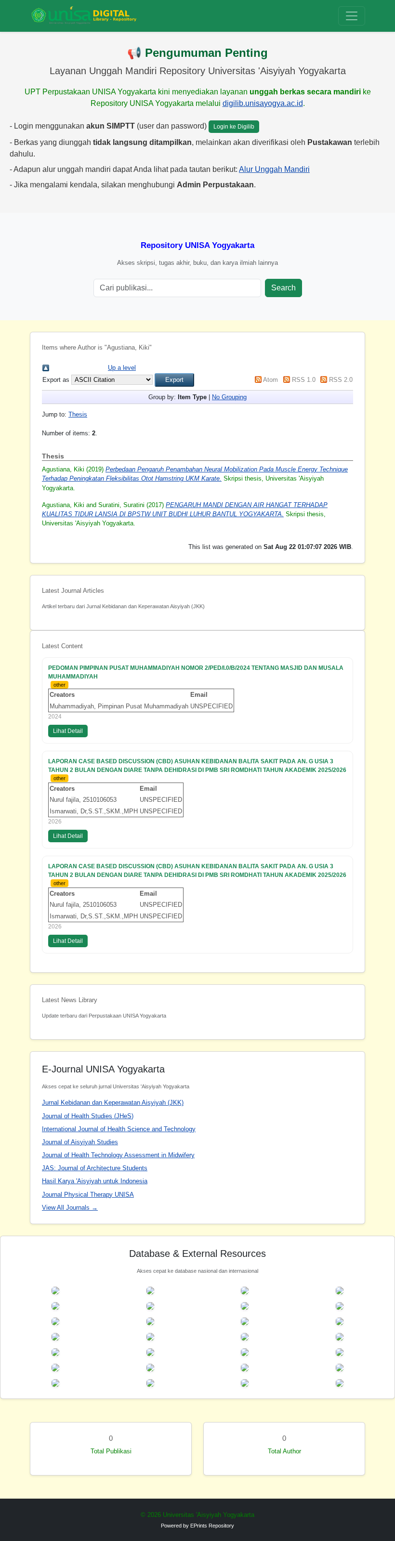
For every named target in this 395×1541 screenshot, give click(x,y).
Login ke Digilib (233, 126)
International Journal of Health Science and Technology (119, 1129)
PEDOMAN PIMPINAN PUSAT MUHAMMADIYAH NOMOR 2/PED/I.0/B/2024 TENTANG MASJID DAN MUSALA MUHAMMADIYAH (195, 672)
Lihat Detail (68, 731)
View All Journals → (70, 1207)
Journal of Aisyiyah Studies (80, 1142)
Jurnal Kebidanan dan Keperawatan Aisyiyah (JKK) (113, 1102)
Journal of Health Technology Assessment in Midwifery (118, 1155)
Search (283, 288)
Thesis (77, 414)
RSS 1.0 (304, 379)
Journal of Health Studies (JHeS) (87, 1116)
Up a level (122, 367)
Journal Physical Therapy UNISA (88, 1194)
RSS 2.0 (341, 379)
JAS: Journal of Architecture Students (94, 1168)
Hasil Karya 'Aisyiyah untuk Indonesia (94, 1181)
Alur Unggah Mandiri (274, 169)
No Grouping (229, 397)
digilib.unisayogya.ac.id (263, 103)
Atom (270, 379)
